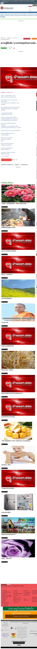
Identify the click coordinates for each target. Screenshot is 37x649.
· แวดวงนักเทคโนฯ (5, 605)
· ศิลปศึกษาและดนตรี (16, 601)
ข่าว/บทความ (34, 38)
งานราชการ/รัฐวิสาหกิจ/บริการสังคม (9, 38)
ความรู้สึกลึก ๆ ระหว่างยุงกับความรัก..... (7, 164)
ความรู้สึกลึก (17, 164)
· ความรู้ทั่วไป (15, 590)
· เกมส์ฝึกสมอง (25, 600)
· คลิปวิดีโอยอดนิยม (26, 595)
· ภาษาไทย (14, 596)
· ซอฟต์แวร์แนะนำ (5, 598)
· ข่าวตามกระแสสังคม (26, 592)
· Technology (4, 590)
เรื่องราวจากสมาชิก (26, 38)
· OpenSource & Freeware (7, 596)
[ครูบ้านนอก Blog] (12, 15)
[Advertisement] (18, 174)
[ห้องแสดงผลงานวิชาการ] (30, 15)
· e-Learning (4, 593)
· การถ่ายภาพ (4, 599)
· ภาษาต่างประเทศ (16, 595)
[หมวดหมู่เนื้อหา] (24, 15)
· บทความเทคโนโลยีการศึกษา (6, 592)
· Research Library (5, 602)
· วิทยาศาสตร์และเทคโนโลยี (17, 593)
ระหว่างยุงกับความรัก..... (25, 164)
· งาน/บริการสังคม (26, 593)
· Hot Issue (4, 601)
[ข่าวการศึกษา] (7, 15)
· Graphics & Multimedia (6, 595)
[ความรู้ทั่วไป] (2, 17)
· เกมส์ (24, 598)
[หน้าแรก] (2, 15)
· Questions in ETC (5, 604)
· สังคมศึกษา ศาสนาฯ (16, 599)
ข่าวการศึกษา (3, 38)
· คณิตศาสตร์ (15, 592)
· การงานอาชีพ (15, 602)
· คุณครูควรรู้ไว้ (34, 597)
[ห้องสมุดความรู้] (17, 15)
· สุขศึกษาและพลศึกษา (17, 598)
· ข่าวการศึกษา (25, 590)
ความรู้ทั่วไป (9, 38)
